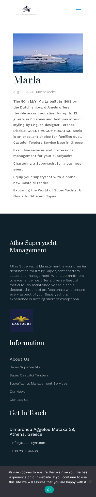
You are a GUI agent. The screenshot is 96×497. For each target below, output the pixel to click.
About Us (20, 359)
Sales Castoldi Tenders (29, 375)
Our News (18, 391)
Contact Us (19, 400)
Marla (27, 80)
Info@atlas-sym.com (29, 443)
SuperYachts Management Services (39, 383)
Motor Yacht (46, 92)
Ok (49, 490)
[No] (89, 481)
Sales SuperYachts (25, 367)
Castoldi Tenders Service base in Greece (48, 142)
